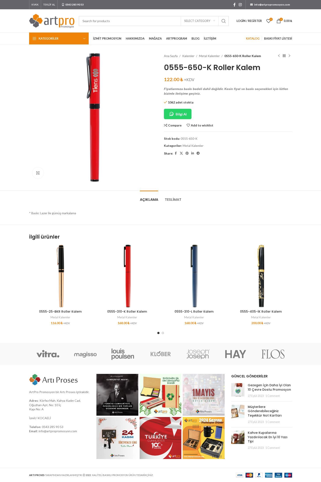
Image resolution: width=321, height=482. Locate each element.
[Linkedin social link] (192, 153)
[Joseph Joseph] (198, 354)
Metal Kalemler (209, 56)
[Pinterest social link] (187, 153)
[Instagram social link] (240, 4)
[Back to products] (284, 56)
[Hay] (235, 354)
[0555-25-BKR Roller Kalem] (60, 276)
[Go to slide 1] (158, 333)
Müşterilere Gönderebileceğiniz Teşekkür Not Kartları (265, 411)
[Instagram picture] (117, 395)
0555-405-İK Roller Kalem (261, 311)
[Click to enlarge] (37, 172)
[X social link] (181, 153)
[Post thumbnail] (237, 390)
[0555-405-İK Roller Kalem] (261, 276)
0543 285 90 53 (52, 427)
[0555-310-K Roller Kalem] (127, 276)
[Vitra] (48, 354)
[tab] (149, 197)
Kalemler (188, 56)
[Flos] (273, 354)
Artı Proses (67, 392)
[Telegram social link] (198, 153)
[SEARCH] (224, 21)
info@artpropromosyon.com (58, 431)
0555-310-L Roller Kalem (194, 311)
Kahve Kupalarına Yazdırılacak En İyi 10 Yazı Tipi (267, 437)
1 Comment (272, 396)
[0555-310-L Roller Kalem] (194, 276)
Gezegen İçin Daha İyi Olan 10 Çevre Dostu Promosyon (269, 387)
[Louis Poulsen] (123, 354)
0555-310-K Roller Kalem (127, 311)
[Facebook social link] (234, 4)
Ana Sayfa (171, 56)
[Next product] (289, 56)
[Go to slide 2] (163, 333)
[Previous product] (279, 56)
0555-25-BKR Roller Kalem (60, 311)
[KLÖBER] (160, 354)
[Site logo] (51, 20)
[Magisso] (85, 354)
